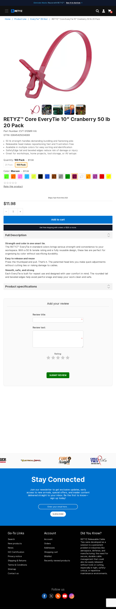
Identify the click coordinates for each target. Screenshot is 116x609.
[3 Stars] (58, 358)
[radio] (9, 164)
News (10, 547)
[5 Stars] (68, 358)
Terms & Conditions (17, 564)
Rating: (58, 354)
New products (15, 543)
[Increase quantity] (20, 211)
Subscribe (58, 514)
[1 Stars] (48, 358)
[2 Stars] (53, 358)
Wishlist (48, 556)
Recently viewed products (57, 560)
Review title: (39, 314)
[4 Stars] (63, 358)
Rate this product (13, 186)
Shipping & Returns (17, 560)
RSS (58, 596)
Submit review (57, 375)
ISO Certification (16, 552)
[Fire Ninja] (63, 460)
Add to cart (58, 219)
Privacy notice (15, 556)
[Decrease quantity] (6, 211)
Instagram (71, 596)
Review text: (39, 327)
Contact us (13, 573)
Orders (47, 543)
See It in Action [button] (73, 3)
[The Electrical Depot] (29, 460)
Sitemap (12, 569)
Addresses (49, 547)
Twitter (51, 596)
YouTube (64, 596)
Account (48, 539)
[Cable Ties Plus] (97, 460)
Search (11, 539)
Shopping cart (51, 552)
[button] (7, 11)
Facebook (44, 596)
